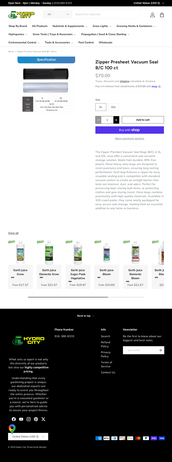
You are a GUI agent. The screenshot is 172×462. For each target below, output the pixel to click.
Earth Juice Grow (20, 272)
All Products (40, 26)
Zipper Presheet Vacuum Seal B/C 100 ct (36, 52)
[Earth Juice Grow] (20, 252)
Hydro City (21, 447)
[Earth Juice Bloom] (107, 252)
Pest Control (86, 42)
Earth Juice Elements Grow (49, 272)
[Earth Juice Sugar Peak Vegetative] (78, 252)
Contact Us (108, 372)
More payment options (129, 138)
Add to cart (143, 119)
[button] (162, 15)
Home (11, 52)
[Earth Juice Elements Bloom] (135, 252)
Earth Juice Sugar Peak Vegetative (77, 274)
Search (105, 336)
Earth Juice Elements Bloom (135, 274)
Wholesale (105, 42)
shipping (124, 81)
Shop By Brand (18, 26)
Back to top (84, 315)
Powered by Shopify (36, 447)
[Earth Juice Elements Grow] (49, 252)
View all (13, 233)
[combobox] (92, 14)
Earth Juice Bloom (107, 272)
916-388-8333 (64, 336)
